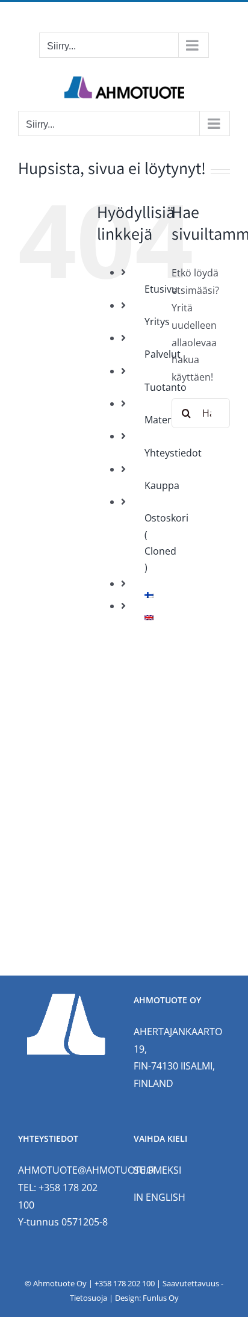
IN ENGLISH (159, 1197)
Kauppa (161, 485)
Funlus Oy (161, 1297)
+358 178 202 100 (125, 1283)
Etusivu (161, 289)
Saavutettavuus (191, 1283)
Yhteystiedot (173, 452)
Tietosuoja (88, 1297)
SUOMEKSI (157, 1170)
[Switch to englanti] (148, 618)
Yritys (157, 321)
